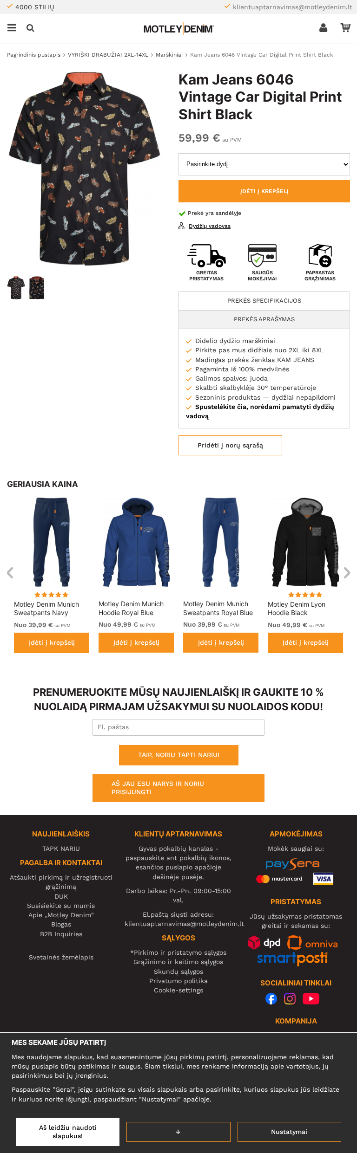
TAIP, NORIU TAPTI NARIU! (178, 754)
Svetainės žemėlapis (61, 957)
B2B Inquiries (61, 934)
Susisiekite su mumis (61, 905)
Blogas (61, 924)
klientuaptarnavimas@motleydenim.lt (292, 7)
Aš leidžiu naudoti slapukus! (68, 1132)
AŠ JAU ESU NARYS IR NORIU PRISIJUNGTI (158, 788)
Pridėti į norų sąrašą (230, 445)
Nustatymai (289, 1131)
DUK (61, 896)
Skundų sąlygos (178, 971)
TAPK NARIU (61, 848)
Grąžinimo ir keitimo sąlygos (178, 961)
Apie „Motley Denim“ (61, 915)
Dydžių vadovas (210, 226)
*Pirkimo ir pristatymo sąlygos (178, 952)
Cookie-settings (178, 990)
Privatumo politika (178, 981)
